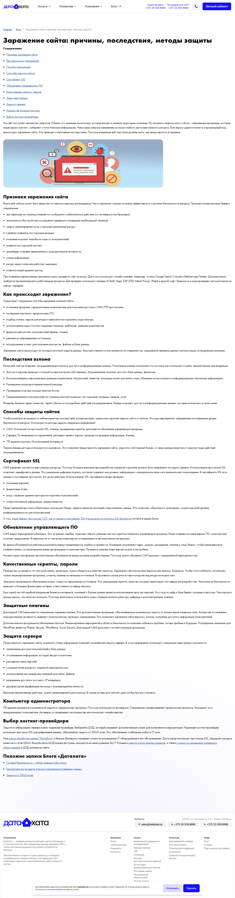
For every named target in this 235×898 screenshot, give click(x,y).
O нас (113, 841)
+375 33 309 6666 (178, 6)
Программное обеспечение (141, 876)
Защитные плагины (17, 98)
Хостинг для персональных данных (147, 859)
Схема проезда (118, 844)
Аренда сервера (142, 847)
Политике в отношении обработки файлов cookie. (57, 889)
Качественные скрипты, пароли (23, 92)
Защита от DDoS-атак (19, 775)
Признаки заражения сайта (22, 54)
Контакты (115, 851)
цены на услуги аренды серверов (146, 743)
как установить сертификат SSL (67, 518)
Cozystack (139, 854)
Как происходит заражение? (22, 61)
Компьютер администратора (23, 110)
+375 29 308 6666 (155, 6)
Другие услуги (141, 881)
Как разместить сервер (181, 841)
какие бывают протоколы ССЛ (29, 518)
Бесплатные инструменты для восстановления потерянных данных (44, 769)
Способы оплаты (177, 844)
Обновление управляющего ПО (24, 85)
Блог (206, 841)
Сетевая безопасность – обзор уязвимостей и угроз (36, 763)
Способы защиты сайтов (20, 73)
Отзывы (208, 844)
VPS (136, 851)
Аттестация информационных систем (147, 866)
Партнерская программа (217, 848)
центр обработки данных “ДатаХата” (31, 738)
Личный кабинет (217, 6)
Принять (191, 888)
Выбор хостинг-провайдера (22, 117)
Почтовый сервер (143, 871)
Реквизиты (115, 848)
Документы (175, 851)
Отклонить (172, 888)
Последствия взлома (18, 67)
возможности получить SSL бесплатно (110, 518)
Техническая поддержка (181, 848)
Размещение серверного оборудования (147, 842)
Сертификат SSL (15, 79)
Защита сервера (16, 104)
